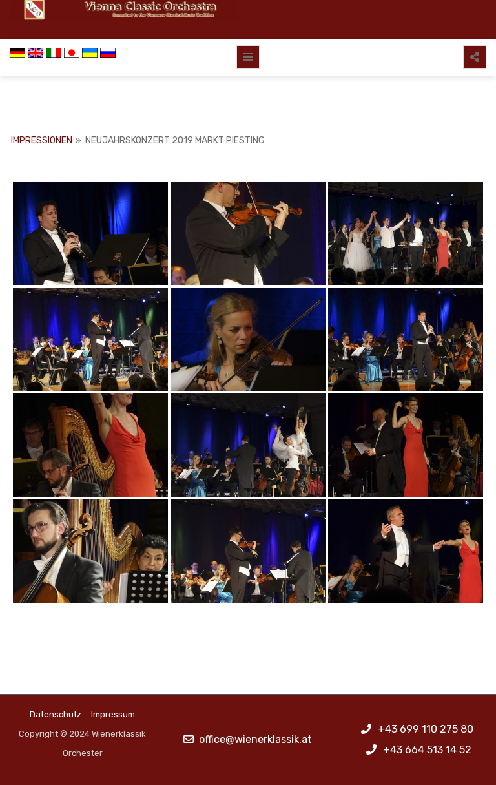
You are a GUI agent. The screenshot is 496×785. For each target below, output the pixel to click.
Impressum (113, 714)
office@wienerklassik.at (255, 739)
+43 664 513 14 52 (427, 750)
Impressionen (41, 140)
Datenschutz (55, 714)
